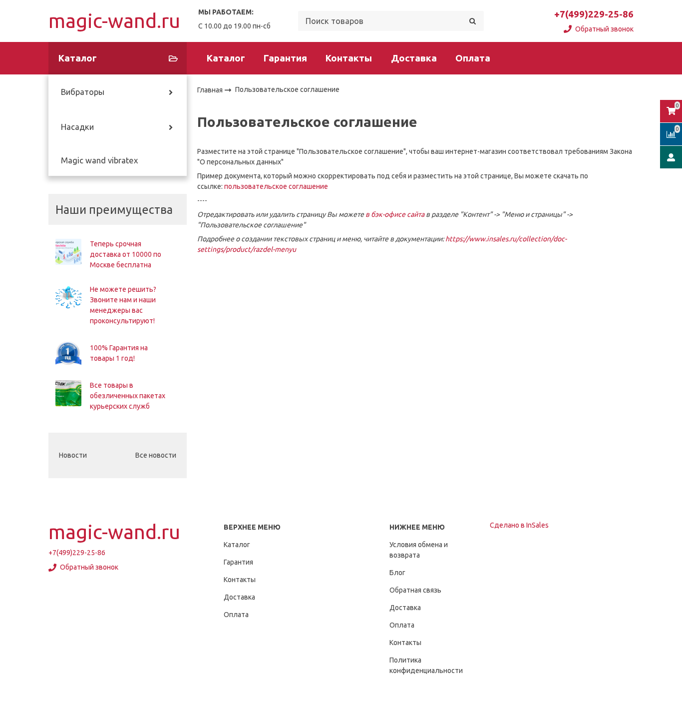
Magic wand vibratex (99, 160)
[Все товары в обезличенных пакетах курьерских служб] (68, 393)
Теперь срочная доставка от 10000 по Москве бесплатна (125, 254)
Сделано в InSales (519, 525)
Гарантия (285, 58)
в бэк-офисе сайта (394, 214)
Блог (397, 573)
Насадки (77, 126)
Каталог (226, 58)
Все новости (155, 455)
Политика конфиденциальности (426, 665)
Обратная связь (415, 590)
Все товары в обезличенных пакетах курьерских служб (127, 395)
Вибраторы (82, 91)
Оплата (472, 58)
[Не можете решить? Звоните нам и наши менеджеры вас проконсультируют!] (68, 297)
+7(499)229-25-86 (594, 14)
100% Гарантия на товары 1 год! (119, 353)
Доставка (414, 58)
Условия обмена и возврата (418, 550)
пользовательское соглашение (276, 186)
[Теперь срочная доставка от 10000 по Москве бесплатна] (68, 252)
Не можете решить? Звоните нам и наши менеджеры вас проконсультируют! (123, 305)
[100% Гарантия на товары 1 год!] (68, 353)
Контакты (349, 58)
